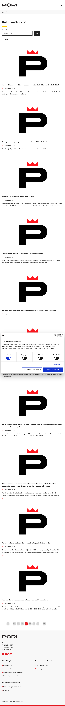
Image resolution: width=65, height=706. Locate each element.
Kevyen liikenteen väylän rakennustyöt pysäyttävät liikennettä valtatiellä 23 (30, 85)
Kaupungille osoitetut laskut (45, 669)
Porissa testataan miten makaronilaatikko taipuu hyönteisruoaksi (26, 543)
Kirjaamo (6, 690)
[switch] (24, 358)
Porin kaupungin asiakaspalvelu (12, 687)
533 (38, 624)
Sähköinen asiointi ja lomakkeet (13, 672)
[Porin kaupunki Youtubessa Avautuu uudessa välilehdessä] (8, 654)
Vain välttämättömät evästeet (32, 369)
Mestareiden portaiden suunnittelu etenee (18, 197)
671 (44, 624)
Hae (37, 33)
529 (22, 624)
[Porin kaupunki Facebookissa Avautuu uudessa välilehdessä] (3, 654)
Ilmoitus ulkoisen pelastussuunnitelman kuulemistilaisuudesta (25, 600)
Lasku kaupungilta (42, 665)
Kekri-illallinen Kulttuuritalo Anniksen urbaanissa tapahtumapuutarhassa (29, 310)
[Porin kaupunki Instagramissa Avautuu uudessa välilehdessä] (6, 654)
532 (34, 624)
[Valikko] (61, 5)
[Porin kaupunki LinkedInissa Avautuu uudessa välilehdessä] (11, 654)
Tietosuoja (5, 701)
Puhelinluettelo (7, 665)
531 (30, 624)
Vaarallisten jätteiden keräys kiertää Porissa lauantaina (22, 254)
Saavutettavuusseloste (16, 701)
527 (14, 624)
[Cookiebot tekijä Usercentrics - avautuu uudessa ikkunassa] (55, 335)
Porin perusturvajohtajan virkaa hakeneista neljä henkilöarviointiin (26, 142)
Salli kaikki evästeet (53, 369)
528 (18, 624)
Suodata (6, 39)
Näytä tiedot (56, 364)
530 (26, 624)
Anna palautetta (8, 669)
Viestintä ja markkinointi (10, 676)
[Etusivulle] (9, 5)
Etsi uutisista (6, 30)
